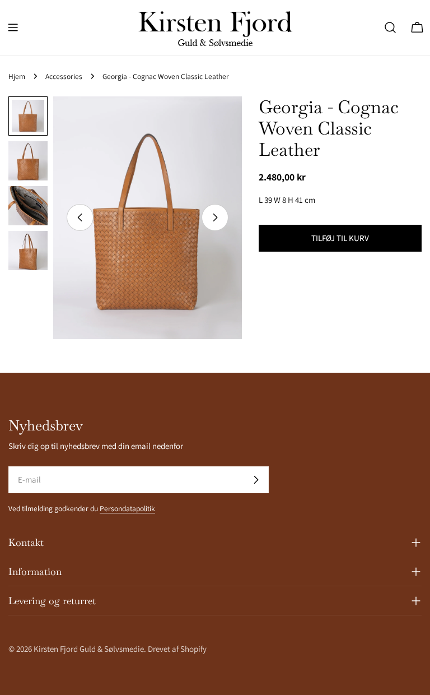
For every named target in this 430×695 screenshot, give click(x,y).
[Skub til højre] (215, 217)
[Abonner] (256, 480)
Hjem (16, 76)
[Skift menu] (13, 27)
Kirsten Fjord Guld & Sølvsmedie (89, 648)
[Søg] (390, 27)
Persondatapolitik (127, 508)
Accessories (63, 76)
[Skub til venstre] (80, 217)
